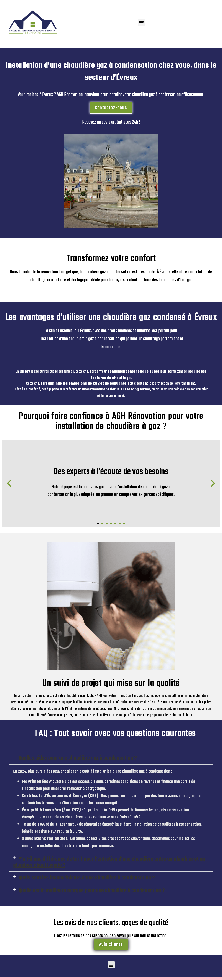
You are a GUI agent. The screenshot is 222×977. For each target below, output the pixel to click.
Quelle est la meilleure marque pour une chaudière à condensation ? (91, 890)
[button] (141, 22)
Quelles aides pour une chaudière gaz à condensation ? (77, 758)
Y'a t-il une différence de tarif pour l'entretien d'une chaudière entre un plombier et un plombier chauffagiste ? (109, 862)
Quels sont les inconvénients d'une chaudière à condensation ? (86, 878)
